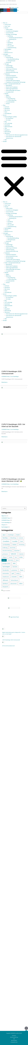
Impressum (14, 1035)
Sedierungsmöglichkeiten (12, 88)
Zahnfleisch (5, 583)
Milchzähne (10, 560)
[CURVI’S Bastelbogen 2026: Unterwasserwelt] (3, 636)
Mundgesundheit (6, 563)
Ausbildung (10, 36)
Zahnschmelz (13, 583)
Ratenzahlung (7, 131)
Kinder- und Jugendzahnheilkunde (12, 83)
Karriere (6, 27)
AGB (14, 1038)
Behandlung (9, 85)
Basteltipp (5, 538)
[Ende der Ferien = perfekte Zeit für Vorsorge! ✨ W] (14, 841)
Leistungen (5, 54)
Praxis (21, 570)
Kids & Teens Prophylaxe (12, 87)
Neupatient (7, 130)
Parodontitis (6, 570)
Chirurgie (6, 64)
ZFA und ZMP (10, 46)
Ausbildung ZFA (12, 39)
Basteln (18, 534)
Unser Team (7, 26)
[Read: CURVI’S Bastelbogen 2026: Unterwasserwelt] (13, 351)
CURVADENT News (5, 518)
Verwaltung (10, 42)
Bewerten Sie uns (8, 52)
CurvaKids (14, 541)
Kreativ (4, 560)
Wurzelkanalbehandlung (13, 59)
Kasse (5, 111)
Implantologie (9, 65)
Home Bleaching (11, 98)
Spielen (18, 573)
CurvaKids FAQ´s (10, 92)
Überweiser (7, 133)
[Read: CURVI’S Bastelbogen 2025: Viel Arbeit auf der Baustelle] (13, 404)
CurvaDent (6, 541)
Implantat (21, 554)
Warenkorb (7, 108)
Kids (16, 557)
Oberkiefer (14, 566)
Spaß (13, 573)
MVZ (14, 563)
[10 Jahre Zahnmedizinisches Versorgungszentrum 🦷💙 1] (14, 662)
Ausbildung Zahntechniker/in (15, 37)
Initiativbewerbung (11, 47)
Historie (6, 51)
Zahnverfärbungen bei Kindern (13, 90)
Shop (4, 105)
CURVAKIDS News (5, 376)
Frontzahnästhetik (10, 102)
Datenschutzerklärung (14, 1037)
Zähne (20, 583)
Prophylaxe (7, 74)
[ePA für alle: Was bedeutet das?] (3, 642)
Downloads (7, 125)
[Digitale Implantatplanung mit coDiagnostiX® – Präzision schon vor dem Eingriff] (3, 629)
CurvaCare (20, 538)
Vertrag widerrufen (14, 1042)
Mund (17, 560)
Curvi (21, 541)
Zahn (20, 576)
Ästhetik (6, 93)
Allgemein (3, 515)
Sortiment (6, 106)
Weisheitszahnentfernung (12, 72)
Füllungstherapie (11, 60)
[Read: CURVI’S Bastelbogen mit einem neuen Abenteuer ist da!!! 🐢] (13, 459)
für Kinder (8, 120)
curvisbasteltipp (6, 544)
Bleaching (8, 97)
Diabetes (14, 544)
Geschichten (12, 547)
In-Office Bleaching (11, 100)
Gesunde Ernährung (7, 550)
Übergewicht (5, 586)
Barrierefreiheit (14, 1040)
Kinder (21, 557)
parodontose (14, 570)
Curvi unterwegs (8, 123)
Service (4, 115)
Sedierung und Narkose (11, 69)
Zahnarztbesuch (14, 580)
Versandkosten (7, 113)
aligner (4, 534)
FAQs (5, 128)
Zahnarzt (9, 44)
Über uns (5, 22)
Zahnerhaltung (9, 57)
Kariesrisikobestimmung (11, 77)
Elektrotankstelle (8, 126)
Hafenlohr (13, 554)
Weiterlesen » (4, 382)
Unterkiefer (14, 576)
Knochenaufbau (9, 67)
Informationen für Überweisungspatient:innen (16, 135)
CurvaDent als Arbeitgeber (12, 31)
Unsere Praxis (7, 24)
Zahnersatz (8, 62)
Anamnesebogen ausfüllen (10, 116)
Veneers (8, 103)
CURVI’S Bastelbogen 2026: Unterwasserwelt (11, 639)
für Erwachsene (9, 118)
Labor (8, 41)
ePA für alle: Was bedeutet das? (8, 645)
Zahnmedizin (7, 55)
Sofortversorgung (10, 70)
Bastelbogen (11, 534)
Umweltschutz (5, 576)
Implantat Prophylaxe (11, 75)
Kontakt (5, 141)
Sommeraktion (5, 573)
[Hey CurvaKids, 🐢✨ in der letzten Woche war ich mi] (14, 913)
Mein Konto (7, 110)
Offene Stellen (9, 29)
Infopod (3, 524)
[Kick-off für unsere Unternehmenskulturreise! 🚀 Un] (14, 932)
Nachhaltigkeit (7, 49)
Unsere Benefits (9, 32)
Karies (10, 557)
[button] (14, 172)
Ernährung (5, 547)
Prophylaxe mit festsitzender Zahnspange (15, 82)
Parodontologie (9, 79)
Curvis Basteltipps (14, 376)
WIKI (5, 139)
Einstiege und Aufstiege (11, 34)
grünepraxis (5, 554)
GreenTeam (17, 550)
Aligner (7, 95)
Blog (5, 121)
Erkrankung (21, 544)
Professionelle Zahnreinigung (13, 80)
